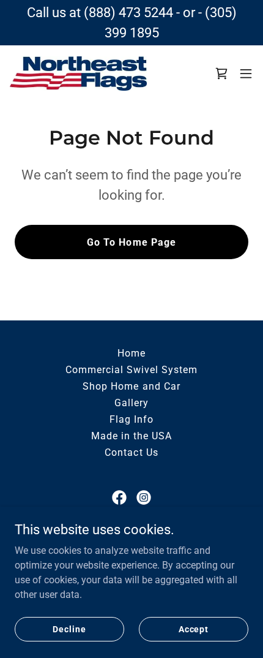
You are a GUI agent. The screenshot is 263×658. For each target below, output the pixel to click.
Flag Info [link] (131, 419)
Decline (69, 628)
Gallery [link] (131, 403)
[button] (246, 73)
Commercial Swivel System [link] (131, 370)
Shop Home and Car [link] (131, 386)
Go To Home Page (131, 242)
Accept (194, 628)
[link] (78, 73)
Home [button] (131, 353)
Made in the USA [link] (131, 436)
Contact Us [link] (131, 452)
